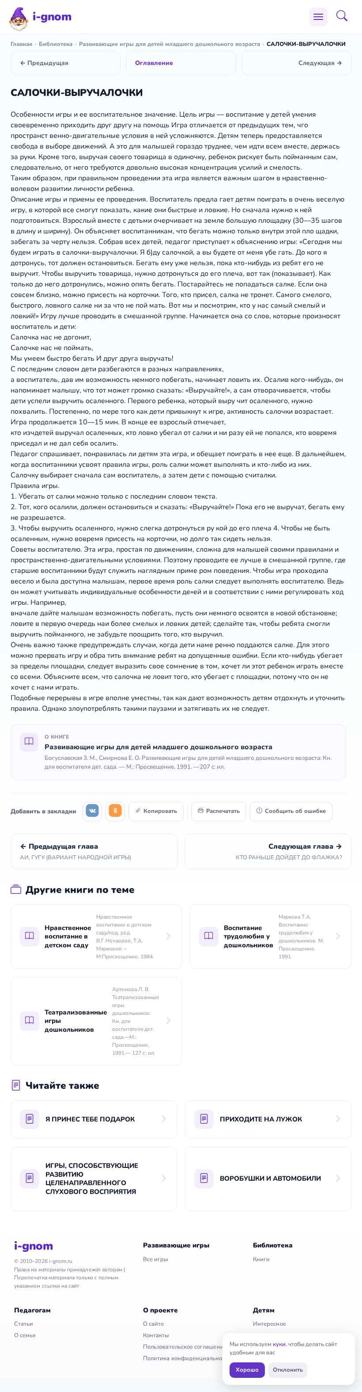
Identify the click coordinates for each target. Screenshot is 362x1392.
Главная (21, 44)
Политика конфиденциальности (187, 1358)
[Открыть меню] (318, 17)
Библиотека (55, 44)
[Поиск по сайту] (344, 16)
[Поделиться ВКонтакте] (92, 811)
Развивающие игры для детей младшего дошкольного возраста (169, 44)
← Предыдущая (44, 63)
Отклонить (288, 1370)
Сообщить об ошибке (295, 811)
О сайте (153, 1324)
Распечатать (223, 811)
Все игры (155, 1259)
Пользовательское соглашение (185, 1347)
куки (279, 1344)
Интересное (269, 1324)
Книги (261, 1259)
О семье (25, 1335)
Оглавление (154, 63)
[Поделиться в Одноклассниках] (115, 811)
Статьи (23, 1324)
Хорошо (247, 1370)
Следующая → (320, 63)
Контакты (156, 1335)
